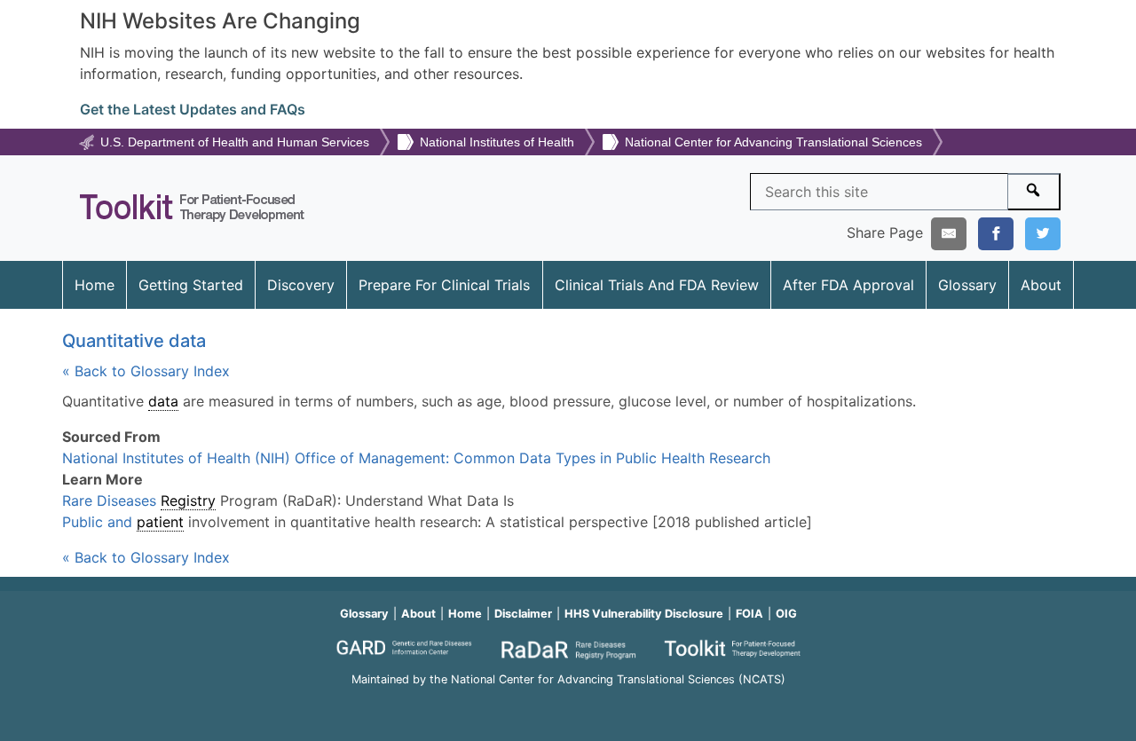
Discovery (301, 285)
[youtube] (568, 703)
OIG (786, 613)
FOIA (749, 613)
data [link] (163, 401)
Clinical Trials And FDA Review (657, 285)
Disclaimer (523, 613)
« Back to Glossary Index (146, 371)
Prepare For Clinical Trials (444, 285)
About (1041, 285)
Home (94, 285)
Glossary (967, 285)
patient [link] (160, 522)
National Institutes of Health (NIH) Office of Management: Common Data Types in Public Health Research (416, 458)
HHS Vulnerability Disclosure (643, 613)
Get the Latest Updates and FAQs (192, 109)
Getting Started (190, 285)
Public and (99, 522)
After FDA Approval (848, 285)
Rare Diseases (111, 500)
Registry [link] (188, 500)
